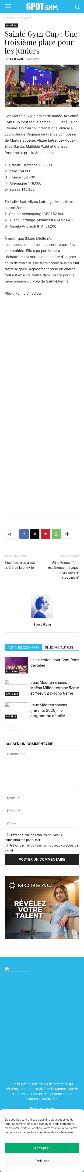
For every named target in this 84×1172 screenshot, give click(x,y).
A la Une (11, 716)
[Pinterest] (45, 534)
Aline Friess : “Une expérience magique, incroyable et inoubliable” (63, 570)
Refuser (42, 1161)
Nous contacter (42, 1108)
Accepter (42, 1148)
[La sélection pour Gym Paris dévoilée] (16, 665)
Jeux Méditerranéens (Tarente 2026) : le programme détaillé (48, 710)
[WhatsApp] (56, 534)
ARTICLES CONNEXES (23, 648)
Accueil (9, 18)
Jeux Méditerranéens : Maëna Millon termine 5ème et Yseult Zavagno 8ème (54, 688)
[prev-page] (7, 728)
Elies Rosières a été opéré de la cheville (20, 565)
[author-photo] (42, 618)
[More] (67, 534)
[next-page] (15, 728)
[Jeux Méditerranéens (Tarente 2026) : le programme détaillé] (16, 710)
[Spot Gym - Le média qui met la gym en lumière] (42, 7)
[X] (34, 534)
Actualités (24, 18)
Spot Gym (16, 58)
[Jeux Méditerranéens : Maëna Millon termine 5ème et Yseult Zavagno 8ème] (16, 688)
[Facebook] (24, 534)
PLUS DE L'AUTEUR (59, 648)
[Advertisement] (42, 347)
